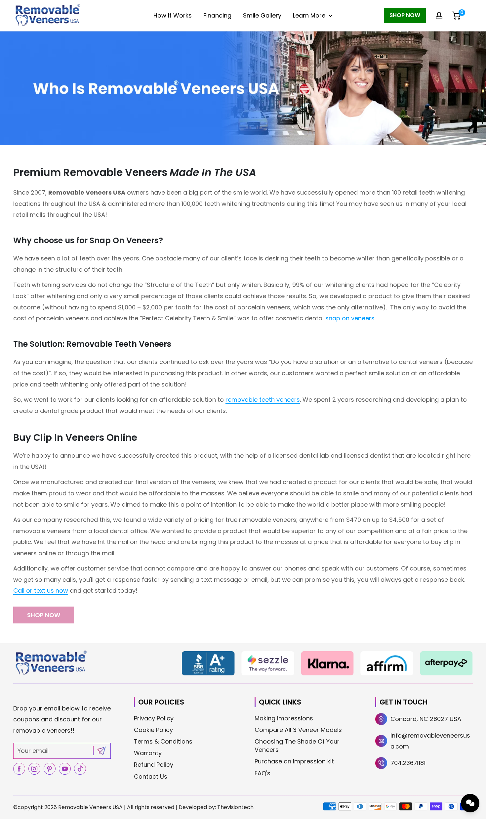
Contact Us (150, 776)
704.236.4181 (407, 763)
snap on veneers (350, 318)
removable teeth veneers (262, 399)
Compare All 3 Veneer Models (298, 730)
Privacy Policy (154, 718)
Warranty (148, 753)
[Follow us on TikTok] (80, 769)
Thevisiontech (235, 807)
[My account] (439, 15)
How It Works (172, 15)
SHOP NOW (43, 615)
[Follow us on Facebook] (19, 769)
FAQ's (262, 773)
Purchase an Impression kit (294, 761)
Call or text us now (40, 590)
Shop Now (404, 15)
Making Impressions (284, 718)
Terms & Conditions (163, 741)
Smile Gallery (262, 15)
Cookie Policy (153, 730)
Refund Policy (153, 764)
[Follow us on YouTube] (65, 769)
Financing (217, 15)
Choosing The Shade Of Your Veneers (297, 745)
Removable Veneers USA (90, 807)
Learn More (309, 15)
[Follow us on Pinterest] (50, 769)
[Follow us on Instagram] (34, 769)
